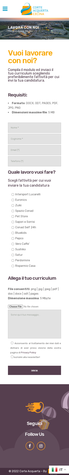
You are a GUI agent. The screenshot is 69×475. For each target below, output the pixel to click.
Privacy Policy (28, 352)
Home (11, 31)
